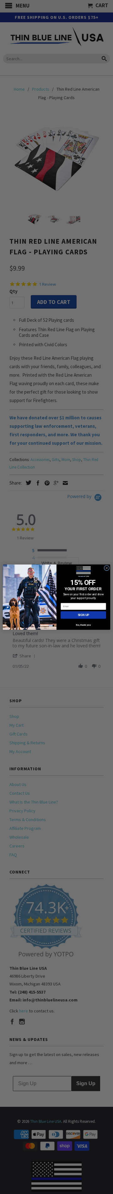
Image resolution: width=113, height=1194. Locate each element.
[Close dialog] (106, 567)
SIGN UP (83, 614)
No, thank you (83, 625)
